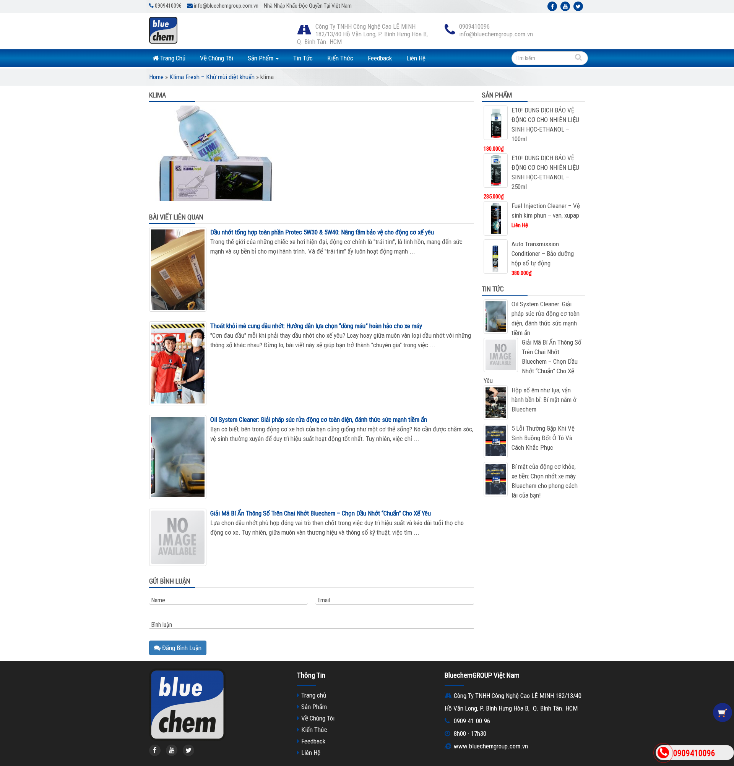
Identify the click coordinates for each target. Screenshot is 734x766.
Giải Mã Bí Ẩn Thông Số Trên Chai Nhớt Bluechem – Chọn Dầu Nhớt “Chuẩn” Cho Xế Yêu (320, 513)
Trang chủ (313, 695)
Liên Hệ (415, 58)
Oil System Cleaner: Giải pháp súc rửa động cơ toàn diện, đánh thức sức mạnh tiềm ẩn (318, 419)
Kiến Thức (340, 58)
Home (156, 77)
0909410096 (694, 753)
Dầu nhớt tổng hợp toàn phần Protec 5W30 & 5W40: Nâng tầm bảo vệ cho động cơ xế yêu (322, 232)
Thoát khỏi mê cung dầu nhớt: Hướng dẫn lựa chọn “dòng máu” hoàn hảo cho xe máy (316, 326)
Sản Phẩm (261, 58)
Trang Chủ (172, 58)
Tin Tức (303, 58)
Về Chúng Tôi (216, 58)
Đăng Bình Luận (181, 648)
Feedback (380, 58)
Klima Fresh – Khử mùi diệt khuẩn (212, 77)
